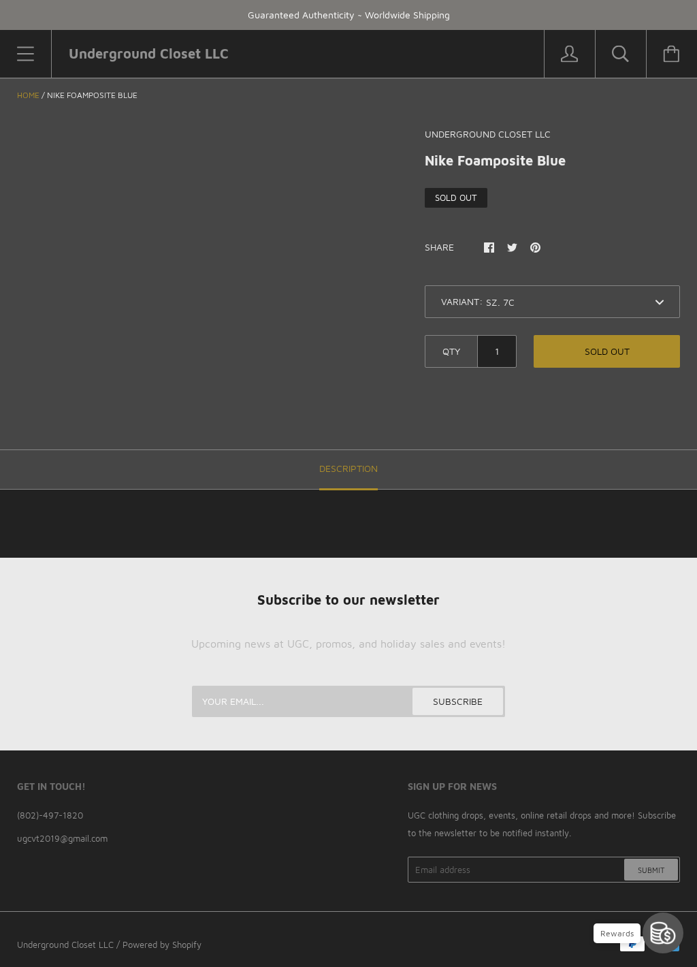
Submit (651, 870)
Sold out (607, 351)
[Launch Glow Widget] (663, 933)
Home (28, 95)
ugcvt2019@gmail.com (62, 838)
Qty (451, 351)
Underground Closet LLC (65, 944)
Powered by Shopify (162, 944)
